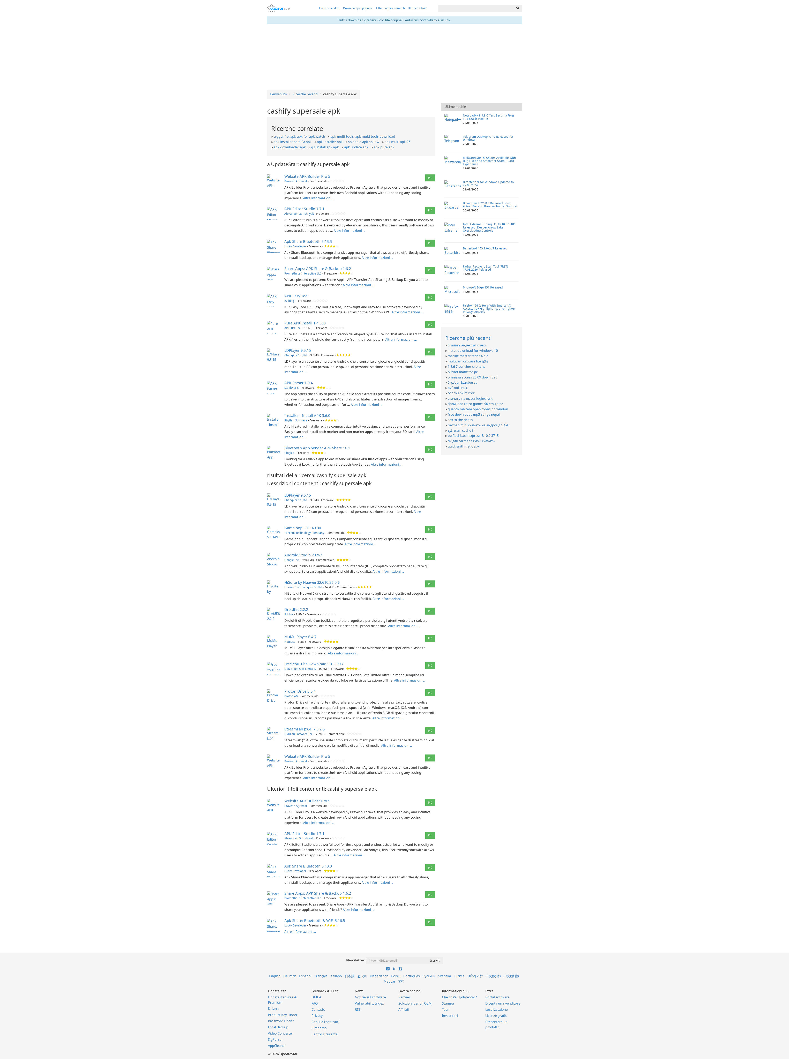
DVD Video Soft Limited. (300, 669)
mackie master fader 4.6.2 (468, 356)
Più (430, 178)
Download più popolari (358, 8)
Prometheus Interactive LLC (303, 273)
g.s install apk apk (325, 147)
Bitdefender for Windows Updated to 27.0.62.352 (488, 183)
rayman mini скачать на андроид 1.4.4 (478, 425)
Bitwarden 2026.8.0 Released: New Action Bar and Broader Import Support (490, 204)
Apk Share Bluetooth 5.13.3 (308, 241)
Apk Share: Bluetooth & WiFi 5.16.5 (314, 920)
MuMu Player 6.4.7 (300, 636)
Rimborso (319, 1028)
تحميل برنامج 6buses (462, 382)
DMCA (316, 997)
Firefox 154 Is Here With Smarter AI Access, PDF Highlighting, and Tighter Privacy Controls (489, 308)
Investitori (450, 1015)
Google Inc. (292, 560)
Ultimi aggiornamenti (390, 8)
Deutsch (289, 976)
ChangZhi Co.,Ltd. (296, 355)
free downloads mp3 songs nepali (474, 414)
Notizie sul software (370, 997)
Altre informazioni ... (319, 198)
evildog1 (290, 301)
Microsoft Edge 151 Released (483, 287)
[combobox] (476, 8)
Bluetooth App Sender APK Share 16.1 (317, 447)
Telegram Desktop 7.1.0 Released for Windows (488, 138)
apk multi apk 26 (397, 142)
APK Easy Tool (296, 295)
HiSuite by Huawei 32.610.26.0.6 (312, 582)
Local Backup (278, 1027)
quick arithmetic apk (464, 446)
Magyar (390, 981)
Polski (395, 976)
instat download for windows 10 (473, 350)
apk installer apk (330, 142)
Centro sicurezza (324, 1034)
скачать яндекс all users (467, 345)
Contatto (318, 1009)
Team (446, 1009)
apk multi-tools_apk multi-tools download (362, 136)
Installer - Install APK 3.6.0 (307, 415)
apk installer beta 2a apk (293, 142)
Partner (404, 997)
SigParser (275, 1039)
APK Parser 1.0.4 (298, 382)
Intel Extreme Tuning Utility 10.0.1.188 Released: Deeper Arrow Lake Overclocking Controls (489, 227)
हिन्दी (401, 981)
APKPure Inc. (292, 328)
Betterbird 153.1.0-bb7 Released (485, 248)
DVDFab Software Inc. (298, 734)
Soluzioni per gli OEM (415, 1003)
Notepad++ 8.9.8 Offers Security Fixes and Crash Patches (488, 116)
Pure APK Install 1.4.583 (305, 323)
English (274, 976)
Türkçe (459, 976)
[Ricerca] (518, 8)
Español (305, 976)
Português (411, 976)
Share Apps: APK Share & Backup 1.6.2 (317, 268)
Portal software (497, 997)
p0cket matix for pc (463, 372)
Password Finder (281, 1021)
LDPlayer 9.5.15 (297, 350)
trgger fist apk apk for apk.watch (299, 136)
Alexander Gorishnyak (299, 214)
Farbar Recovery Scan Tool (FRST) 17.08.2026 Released (485, 267)
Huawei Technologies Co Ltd (303, 587)
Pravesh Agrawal (295, 181)
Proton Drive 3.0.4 (300, 691)
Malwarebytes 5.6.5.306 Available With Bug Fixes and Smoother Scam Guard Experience (489, 161)
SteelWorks (291, 388)
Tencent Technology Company (304, 533)
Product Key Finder (283, 1015)
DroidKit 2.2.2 (296, 609)
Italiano (336, 976)
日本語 (350, 976)
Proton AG (291, 696)
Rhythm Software (295, 420)
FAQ (314, 1003)
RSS (358, 1009)
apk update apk (356, 147)
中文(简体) (493, 976)
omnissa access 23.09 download (472, 377)
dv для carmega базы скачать (471, 441)
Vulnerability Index (369, 1003)
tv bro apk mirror (461, 393)
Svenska (444, 976)
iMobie (288, 614)
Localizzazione (496, 1009)
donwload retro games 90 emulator (475, 403)
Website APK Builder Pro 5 (307, 176)
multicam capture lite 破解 (468, 361)
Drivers (273, 1008)
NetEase (289, 642)
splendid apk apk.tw (363, 142)
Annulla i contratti (325, 1022)
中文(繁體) (511, 976)
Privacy (317, 1015)
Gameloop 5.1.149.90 (302, 527)
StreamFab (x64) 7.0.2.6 (304, 729)
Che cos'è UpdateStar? (459, 997)
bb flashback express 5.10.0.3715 (473, 435)
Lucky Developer (295, 246)
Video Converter (280, 1033)
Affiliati (403, 1009)
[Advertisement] (394, 57)
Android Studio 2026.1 (303, 555)
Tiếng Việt (475, 976)
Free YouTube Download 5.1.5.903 (313, 663)
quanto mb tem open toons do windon (478, 409)
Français (320, 976)
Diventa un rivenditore (502, 1003)
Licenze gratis (496, 1015)
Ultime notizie (417, 8)
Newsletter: (355, 960)
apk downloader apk (290, 147)
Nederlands (379, 976)
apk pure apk (384, 147)
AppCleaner (277, 1045)
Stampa (448, 1003)
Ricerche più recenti (468, 338)
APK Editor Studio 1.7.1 (304, 208)
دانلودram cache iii (461, 430)
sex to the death (460, 420)
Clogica (289, 453)
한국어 (362, 976)
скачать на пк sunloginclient (470, 398)
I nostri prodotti (329, 8)
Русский (429, 976)
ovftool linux (457, 387)
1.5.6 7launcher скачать (466, 366)
